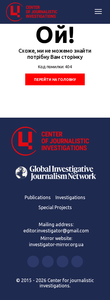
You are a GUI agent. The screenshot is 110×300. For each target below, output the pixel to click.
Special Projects (55, 207)
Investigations (70, 197)
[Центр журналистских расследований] (34, 12)
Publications (38, 197)
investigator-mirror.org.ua (56, 244)
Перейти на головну (55, 79)
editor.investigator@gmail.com (56, 230)
